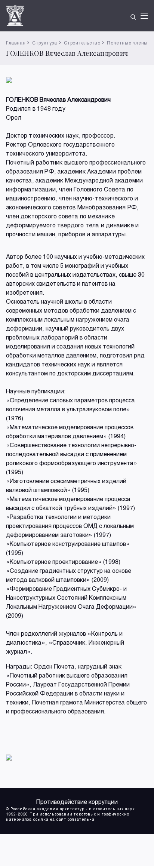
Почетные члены (127, 42)
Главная (15, 42)
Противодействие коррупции (77, 801)
